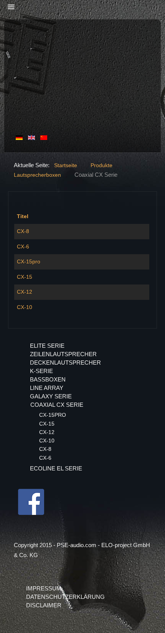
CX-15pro (28, 261)
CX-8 (23, 231)
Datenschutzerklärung (65, 597)
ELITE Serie (47, 345)
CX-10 (24, 307)
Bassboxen (48, 379)
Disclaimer (43, 605)
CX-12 (24, 292)
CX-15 (24, 277)
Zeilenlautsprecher (63, 354)
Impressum (43, 588)
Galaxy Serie (51, 396)
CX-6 (23, 246)
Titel (22, 216)
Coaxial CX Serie (56, 404)
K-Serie (41, 371)
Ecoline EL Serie (56, 468)
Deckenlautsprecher (65, 362)
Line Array (46, 388)
